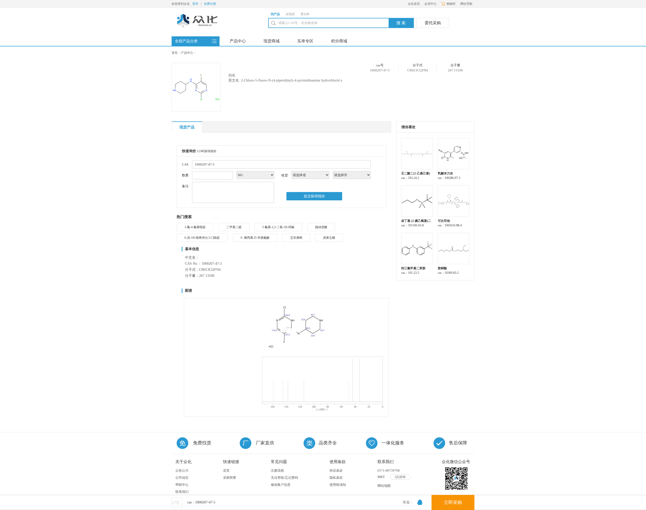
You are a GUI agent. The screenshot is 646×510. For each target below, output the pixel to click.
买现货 (290, 14)
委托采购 (433, 23)
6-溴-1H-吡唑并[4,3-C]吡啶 (202, 237)
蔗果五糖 (329, 237)
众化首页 (414, 4)
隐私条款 (336, 477)
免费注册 (210, 4)
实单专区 (305, 41)
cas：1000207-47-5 (201, 502)
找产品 (275, 14)
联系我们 (182, 492)
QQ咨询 (400, 477)
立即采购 (453, 502)
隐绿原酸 (321, 227)
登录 (195, 4)
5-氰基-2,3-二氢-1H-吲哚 (278, 227)
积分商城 (339, 41)
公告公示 (182, 470)
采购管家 (229, 477)
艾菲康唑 (296, 237)
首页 (175, 53)
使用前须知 (338, 485)
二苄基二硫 (233, 227)
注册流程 (277, 470)
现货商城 (271, 41)
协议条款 (336, 470)
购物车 (451, 4)
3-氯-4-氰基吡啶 (195, 227)
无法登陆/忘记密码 (284, 477)
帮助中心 (182, 485)
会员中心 (430, 4)
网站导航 (466, 4)
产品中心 (238, 41)
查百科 (305, 14)
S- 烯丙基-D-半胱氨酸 (255, 237)
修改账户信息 (280, 485)
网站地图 (384, 486)
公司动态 (182, 477)
